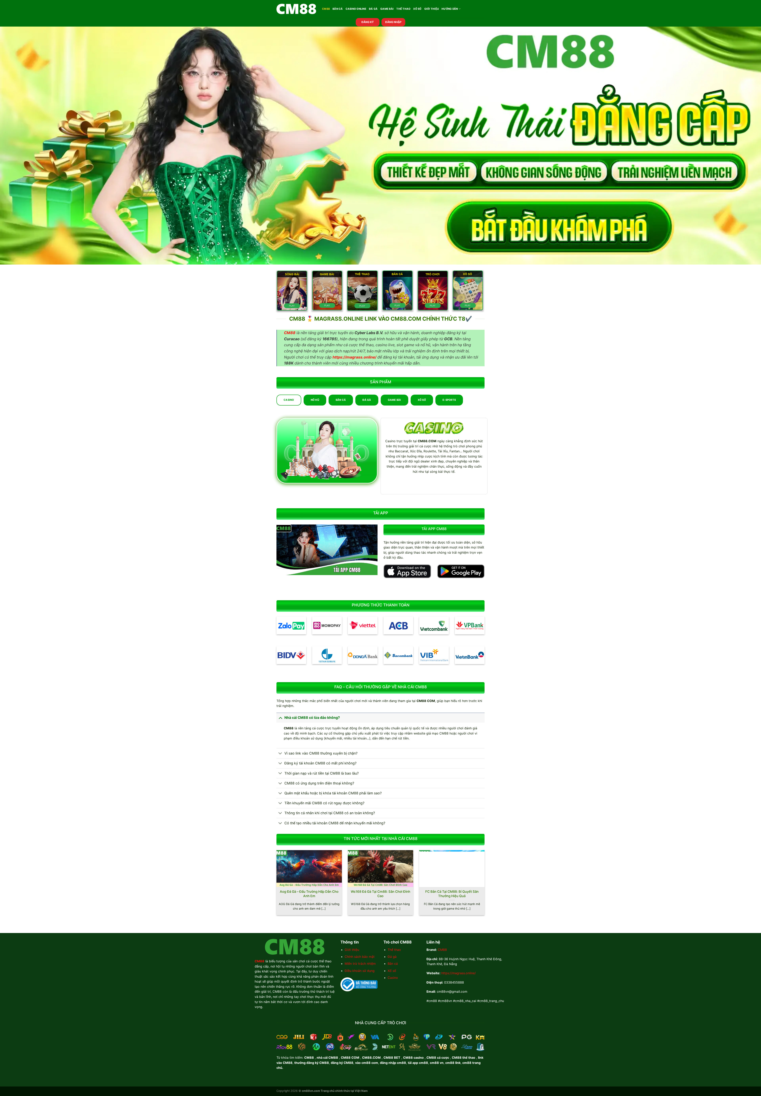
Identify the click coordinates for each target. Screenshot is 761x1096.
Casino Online (356, 8)
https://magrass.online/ (458, 973)
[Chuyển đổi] (280, 717)
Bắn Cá (338, 8)
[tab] (288, 400)
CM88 (326, 8)
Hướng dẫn (450, 8)
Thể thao (394, 950)
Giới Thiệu (431, 8)
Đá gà (392, 957)
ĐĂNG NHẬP (393, 22)
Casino (393, 978)
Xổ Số (417, 8)
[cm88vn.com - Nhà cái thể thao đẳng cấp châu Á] (296, 9)
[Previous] (276, 885)
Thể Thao (403, 8)
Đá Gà (373, 8)
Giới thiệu (352, 950)
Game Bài (387, 8)
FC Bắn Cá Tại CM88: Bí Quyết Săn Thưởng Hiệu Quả (452, 894)
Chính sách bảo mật (360, 957)
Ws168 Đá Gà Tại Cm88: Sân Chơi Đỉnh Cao (380, 894)
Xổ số (392, 971)
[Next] (485, 885)
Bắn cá (393, 964)
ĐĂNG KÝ (367, 22)
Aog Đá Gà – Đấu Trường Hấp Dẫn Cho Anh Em (309, 894)
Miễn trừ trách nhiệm (360, 964)
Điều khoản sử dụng (360, 971)
